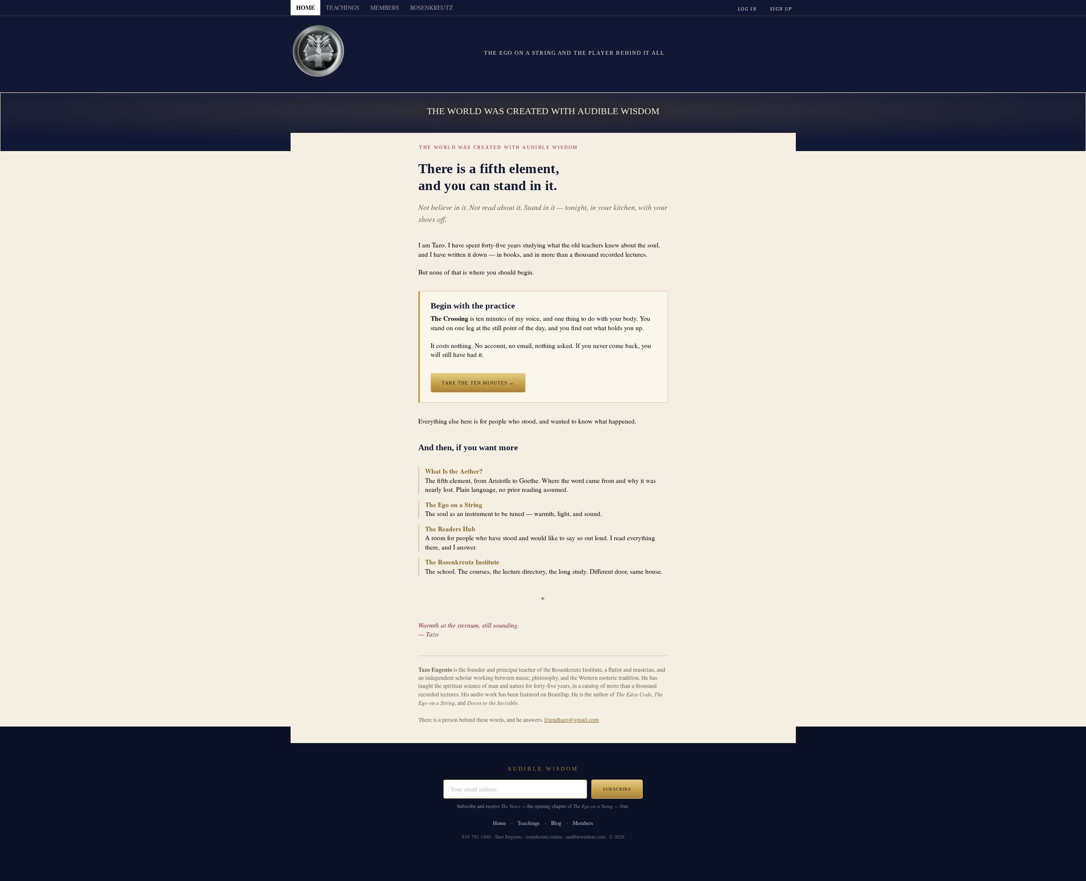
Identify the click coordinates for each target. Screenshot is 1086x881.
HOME (305, 7)
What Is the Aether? (454, 471)
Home (499, 823)
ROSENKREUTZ (431, 7)
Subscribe (617, 789)
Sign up (781, 8)
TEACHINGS (342, 7)
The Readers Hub (450, 528)
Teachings (529, 823)
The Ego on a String (453, 504)
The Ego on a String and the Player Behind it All (574, 53)
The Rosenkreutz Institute (462, 562)
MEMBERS (384, 7)
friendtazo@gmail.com (571, 720)
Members (583, 823)
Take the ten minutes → (478, 382)
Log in (747, 8)
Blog (556, 823)
